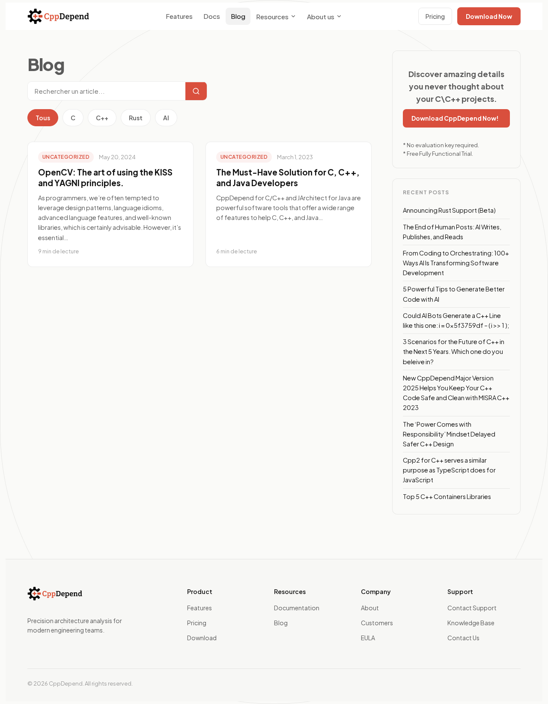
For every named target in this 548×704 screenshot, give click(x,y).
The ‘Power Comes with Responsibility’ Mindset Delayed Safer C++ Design (449, 434)
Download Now (489, 16)
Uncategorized (65, 157)
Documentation (296, 608)
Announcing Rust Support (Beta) (449, 210)
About (370, 608)
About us (320, 16)
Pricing (435, 16)
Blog (238, 16)
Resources (272, 16)
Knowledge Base (470, 623)
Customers (377, 623)
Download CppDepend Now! (455, 118)
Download (202, 638)
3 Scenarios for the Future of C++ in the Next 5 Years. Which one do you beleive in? (453, 351)
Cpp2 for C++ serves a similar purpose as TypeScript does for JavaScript (449, 470)
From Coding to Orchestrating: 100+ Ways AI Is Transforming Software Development (456, 262)
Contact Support (472, 608)
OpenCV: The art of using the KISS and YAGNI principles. (105, 177)
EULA (368, 638)
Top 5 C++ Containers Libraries (447, 496)
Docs (211, 16)
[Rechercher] (196, 91)
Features (179, 16)
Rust (136, 118)
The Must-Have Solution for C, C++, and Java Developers (288, 177)
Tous (43, 118)
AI (166, 118)
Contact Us (463, 638)
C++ (102, 118)
